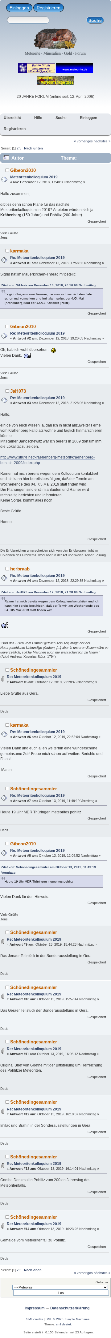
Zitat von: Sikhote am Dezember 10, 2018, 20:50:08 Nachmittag (48, 285)
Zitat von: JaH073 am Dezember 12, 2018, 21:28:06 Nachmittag (48, 592)
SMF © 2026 (55, 1319)
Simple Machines (77, 1319)
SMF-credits (34, 1319)
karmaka (19, 250)
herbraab (20, 568)
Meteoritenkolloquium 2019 (34, 177)
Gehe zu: (102, 1282)
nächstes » (102, 141)
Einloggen (19, 7)
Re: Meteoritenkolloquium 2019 (37, 258)
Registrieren (48, 7)
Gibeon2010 (23, 170)
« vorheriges (83, 141)
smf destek (64, 1324)
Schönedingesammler (33, 670)
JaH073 (18, 391)
